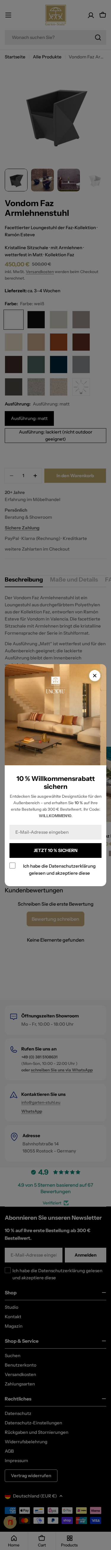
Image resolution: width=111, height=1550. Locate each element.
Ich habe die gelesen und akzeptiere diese (59, 869)
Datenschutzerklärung (72, 865)
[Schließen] (94, 675)
